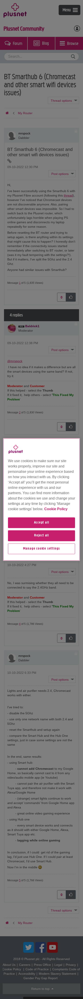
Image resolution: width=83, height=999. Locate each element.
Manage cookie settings (41, 548)
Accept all (41, 522)
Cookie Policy (56, 509)
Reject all (41, 536)
